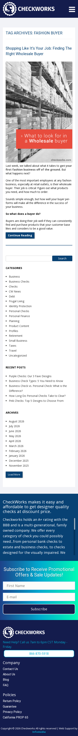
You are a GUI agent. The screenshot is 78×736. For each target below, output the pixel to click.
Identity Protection (20, 306)
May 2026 (15, 436)
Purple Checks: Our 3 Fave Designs (30, 376)
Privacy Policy (12, 712)
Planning (14, 321)
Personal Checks (19, 311)
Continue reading (20, 235)
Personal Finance (19, 316)
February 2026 (18, 451)
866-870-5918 (39, 653)
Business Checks (19, 281)
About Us (9, 674)
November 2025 (19, 465)
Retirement (16, 335)
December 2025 (19, 460)
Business (14, 276)
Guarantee (9, 706)
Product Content (19, 326)
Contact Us (10, 669)
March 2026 (16, 446)
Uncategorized (18, 355)
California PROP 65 (15, 717)
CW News (15, 291)
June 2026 (15, 431)
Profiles (13, 331)
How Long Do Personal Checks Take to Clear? (37, 396)
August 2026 (16, 421)
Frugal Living (16, 301)
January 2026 (17, 455)
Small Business (18, 340)
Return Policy (12, 701)
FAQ (5, 685)
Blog (6, 679)
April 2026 (15, 441)
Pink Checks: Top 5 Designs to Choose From (36, 401)
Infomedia (39, 732)
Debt (12, 296)
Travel (12, 350)
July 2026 (14, 426)
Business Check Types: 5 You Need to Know (36, 381)
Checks (13, 286)
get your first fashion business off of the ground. (39, 167)
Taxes (12, 345)
